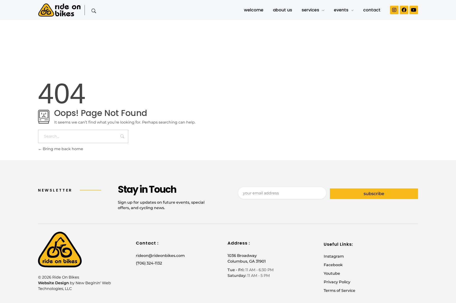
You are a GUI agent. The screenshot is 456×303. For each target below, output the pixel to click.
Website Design (53, 283)
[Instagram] (394, 10)
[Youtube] (413, 10)
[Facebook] (404, 10)
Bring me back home (62, 149)
